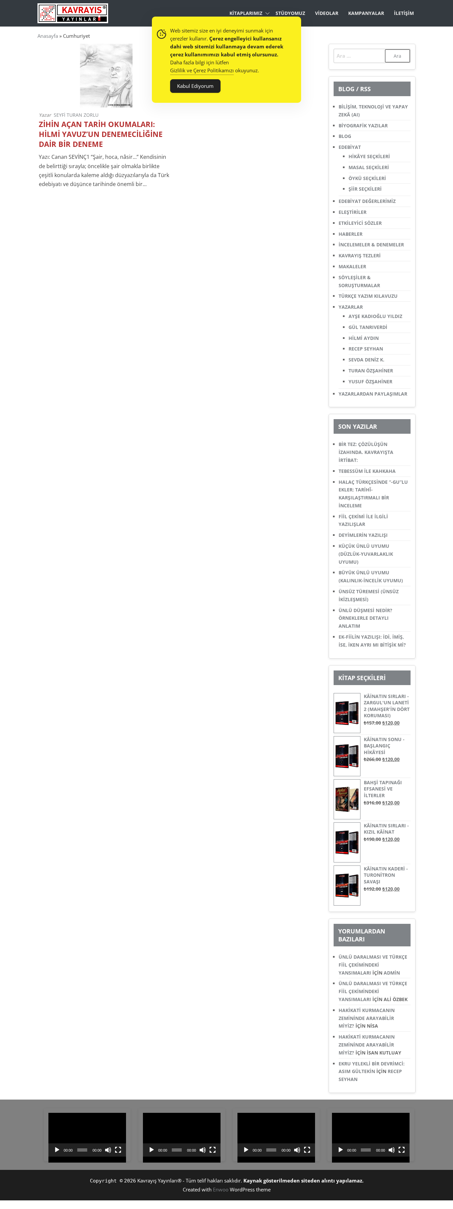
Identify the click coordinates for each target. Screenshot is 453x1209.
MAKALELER (352, 266)
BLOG (345, 136)
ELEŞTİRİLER (352, 212)
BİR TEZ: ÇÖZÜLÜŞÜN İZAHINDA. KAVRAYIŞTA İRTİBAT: (366, 452)
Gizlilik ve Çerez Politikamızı (202, 70)
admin (392, 973)
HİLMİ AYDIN (364, 338)
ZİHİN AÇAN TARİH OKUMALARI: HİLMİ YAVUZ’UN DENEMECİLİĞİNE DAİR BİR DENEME (100, 134)
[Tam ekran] (118, 1150)
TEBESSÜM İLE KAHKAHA (367, 471)
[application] (87, 1135)
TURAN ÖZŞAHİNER (371, 370)
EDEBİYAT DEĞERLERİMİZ (367, 201)
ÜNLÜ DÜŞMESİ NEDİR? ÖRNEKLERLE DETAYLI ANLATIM (365, 618)
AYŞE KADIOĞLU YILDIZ (375, 316)
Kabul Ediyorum (195, 86)
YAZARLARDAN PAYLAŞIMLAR (373, 394)
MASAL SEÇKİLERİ (369, 167)
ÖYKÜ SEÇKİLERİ (367, 178)
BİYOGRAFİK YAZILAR (363, 125)
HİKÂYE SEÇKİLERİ (369, 156)
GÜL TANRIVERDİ (368, 327)
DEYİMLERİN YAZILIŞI (363, 535)
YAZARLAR (351, 307)
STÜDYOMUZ (290, 13)
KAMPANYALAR (366, 13)
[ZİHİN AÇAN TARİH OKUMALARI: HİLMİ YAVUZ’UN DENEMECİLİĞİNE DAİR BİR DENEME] (106, 75)
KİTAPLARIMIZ (245, 13)
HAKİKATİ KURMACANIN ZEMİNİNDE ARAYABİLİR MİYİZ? (367, 1018)
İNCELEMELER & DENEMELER (371, 244)
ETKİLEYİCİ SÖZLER (360, 223)
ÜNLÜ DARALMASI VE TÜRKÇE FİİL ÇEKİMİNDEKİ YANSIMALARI (373, 965)
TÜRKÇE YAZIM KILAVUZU (368, 296)
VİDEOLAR (326, 13)
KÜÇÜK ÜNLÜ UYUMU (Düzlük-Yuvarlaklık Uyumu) (366, 554)
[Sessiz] (108, 1150)
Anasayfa (47, 35)
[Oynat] (57, 1150)
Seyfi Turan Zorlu (76, 115)
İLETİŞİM (404, 13)
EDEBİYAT (350, 147)
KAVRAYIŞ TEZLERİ (360, 255)
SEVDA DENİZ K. (366, 359)
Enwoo (220, 1189)
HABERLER (350, 234)
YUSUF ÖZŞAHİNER (370, 381)
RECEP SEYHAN (366, 349)
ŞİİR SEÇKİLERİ (365, 189)
